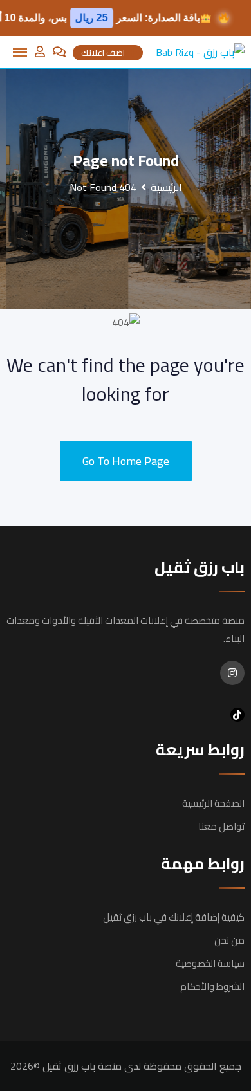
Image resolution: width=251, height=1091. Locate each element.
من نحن (229, 940)
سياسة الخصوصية (210, 963)
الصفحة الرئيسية (213, 803)
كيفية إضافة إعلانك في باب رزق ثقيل (174, 917)
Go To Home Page (125, 461)
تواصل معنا (221, 826)
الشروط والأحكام (212, 986)
